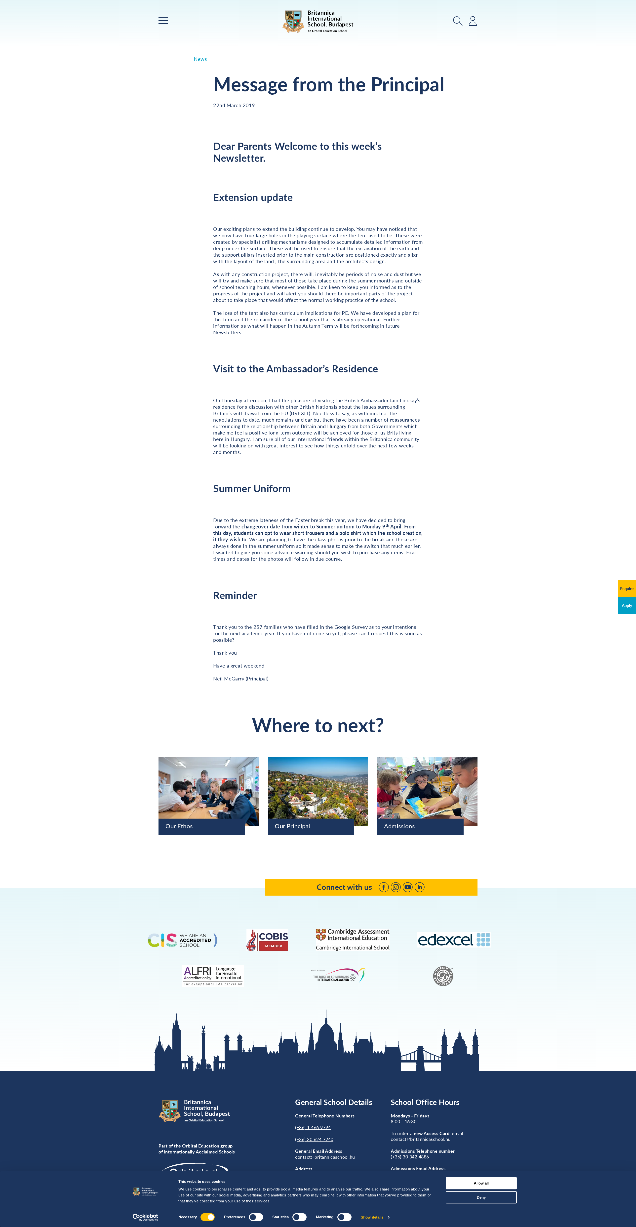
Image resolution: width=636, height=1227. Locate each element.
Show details (372, 1217)
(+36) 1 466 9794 (313, 1127)
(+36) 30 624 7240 (314, 1139)
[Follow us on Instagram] (396, 887)
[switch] (256, 1217)
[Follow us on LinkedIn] (420, 887)
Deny (481, 1197)
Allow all (481, 1183)
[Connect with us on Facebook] (384, 887)
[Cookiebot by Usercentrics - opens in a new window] (145, 1217)
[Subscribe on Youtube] (408, 887)
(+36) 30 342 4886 (410, 1156)
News (200, 59)
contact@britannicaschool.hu (325, 1157)
